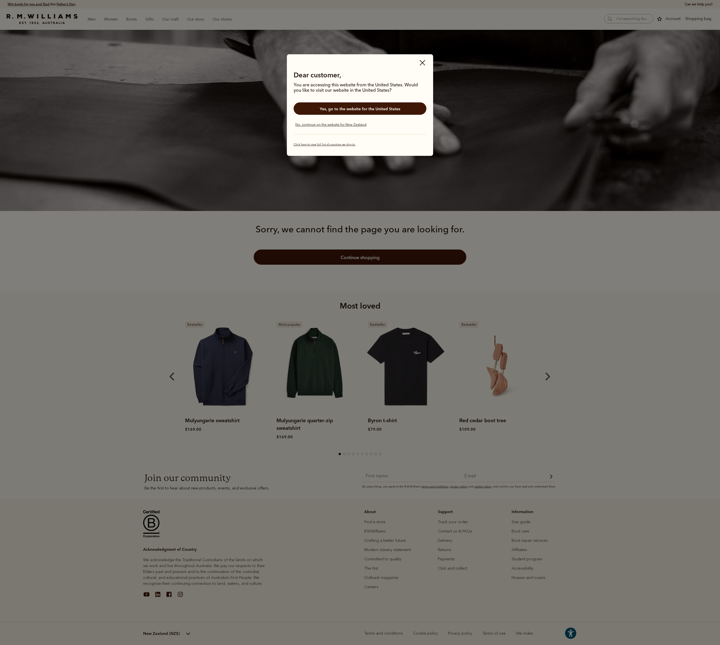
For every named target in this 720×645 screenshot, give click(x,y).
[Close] (422, 63)
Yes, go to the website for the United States (360, 108)
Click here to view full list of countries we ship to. (325, 144)
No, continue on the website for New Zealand (330, 125)
